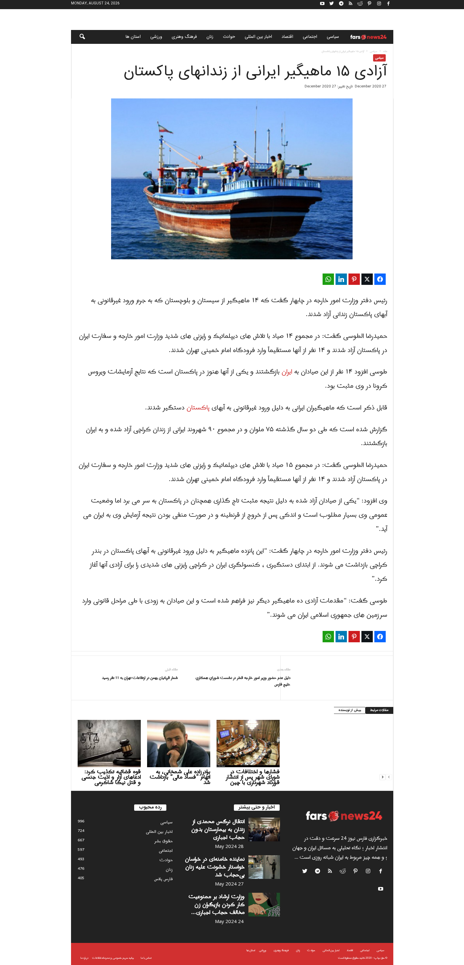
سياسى (333, 37)
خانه (385, 51)
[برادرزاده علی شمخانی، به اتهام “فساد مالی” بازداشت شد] (178, 743)
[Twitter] (332, 4)
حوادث (229, 37)
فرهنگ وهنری (184, 37)
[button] (78, 37)
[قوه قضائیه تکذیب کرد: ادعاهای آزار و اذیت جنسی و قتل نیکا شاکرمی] (109, 743)
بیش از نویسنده (349, 710)
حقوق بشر (163, 841)
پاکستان (198, 408)
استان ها (133, 37)
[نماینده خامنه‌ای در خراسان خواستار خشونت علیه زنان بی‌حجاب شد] (264, 867)
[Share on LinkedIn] (341, 279)
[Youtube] (322, 4)
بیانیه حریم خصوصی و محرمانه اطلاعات (113, 958)
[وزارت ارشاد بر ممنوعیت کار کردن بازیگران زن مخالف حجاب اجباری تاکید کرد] (264, 904)
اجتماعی (310, 37)
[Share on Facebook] (380, 279)
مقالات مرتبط (379, 710)
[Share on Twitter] (367, 279)
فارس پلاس (163, 879)
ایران (287, 372)
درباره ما (84, 958)
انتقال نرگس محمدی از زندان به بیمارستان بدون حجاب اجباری (218, 829)
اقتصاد (287, 37)
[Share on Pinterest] (354, 279)
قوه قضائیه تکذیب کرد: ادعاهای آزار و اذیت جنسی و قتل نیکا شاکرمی (111, 777)
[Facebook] (388, 4)
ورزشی (156, 37)
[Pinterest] (369, 4)
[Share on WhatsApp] (328, 279)
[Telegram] (341, 4)
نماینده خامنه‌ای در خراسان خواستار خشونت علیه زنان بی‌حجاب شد (215, 867)
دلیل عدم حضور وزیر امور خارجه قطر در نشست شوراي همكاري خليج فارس (242, 681)
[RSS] (350, 4)
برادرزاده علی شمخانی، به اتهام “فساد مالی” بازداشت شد (180, 777)
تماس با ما (146, 958)
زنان (209, 37)
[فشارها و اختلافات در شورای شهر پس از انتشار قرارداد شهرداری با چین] (248, 743)
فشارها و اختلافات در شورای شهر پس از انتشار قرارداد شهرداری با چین (253, 777)
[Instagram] (379, 4)
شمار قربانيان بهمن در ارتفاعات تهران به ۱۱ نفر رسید (140, 678)
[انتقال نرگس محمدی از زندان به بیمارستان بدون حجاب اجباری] (264, 829)
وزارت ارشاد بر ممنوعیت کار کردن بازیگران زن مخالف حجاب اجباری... (216, 904)
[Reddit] (360, 4)
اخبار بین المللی (258, 37)
